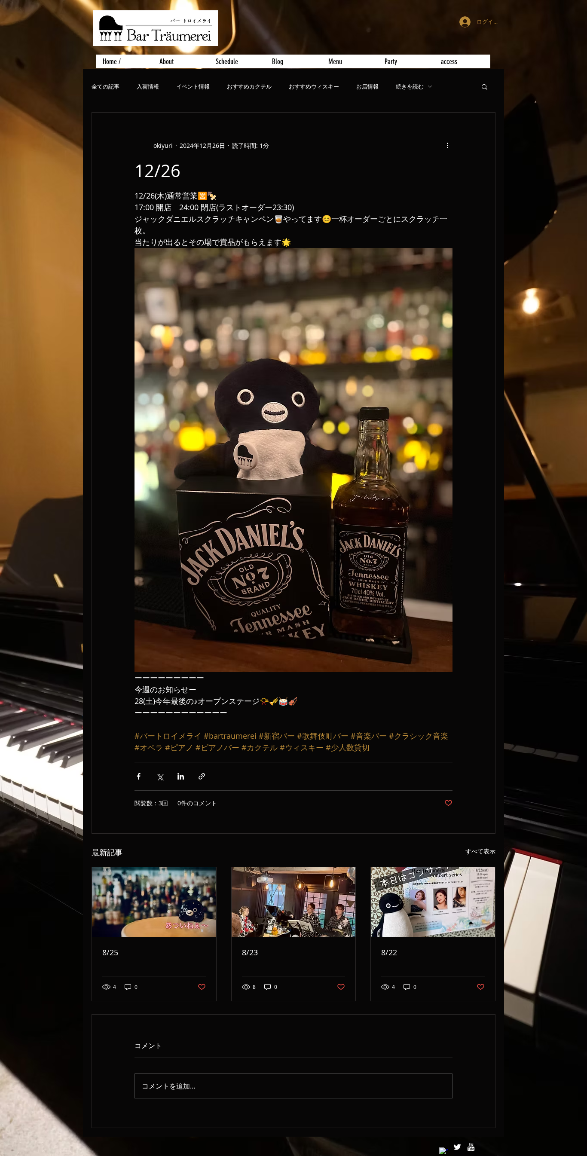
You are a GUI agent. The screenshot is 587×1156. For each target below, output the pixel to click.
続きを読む (410, 86)
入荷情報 (148, 86)
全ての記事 (105, 86)
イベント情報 (193, 86)
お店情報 (367, 86)
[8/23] (294, 902)
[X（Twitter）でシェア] (160, 776)
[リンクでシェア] (202, 776)
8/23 (250, 952)
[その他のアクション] (447, 145)
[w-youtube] (471, 1147)
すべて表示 (480, 851)
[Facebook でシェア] (139, 776)
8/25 (110, 952)
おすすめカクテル (249, 86)
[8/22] (433, 902)
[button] (484, 86)
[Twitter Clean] (457, 1147)
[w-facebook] (443, 1151)
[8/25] (154, 902)
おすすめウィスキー (314, 86)
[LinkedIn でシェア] (181, 776)
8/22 (389, 952)
